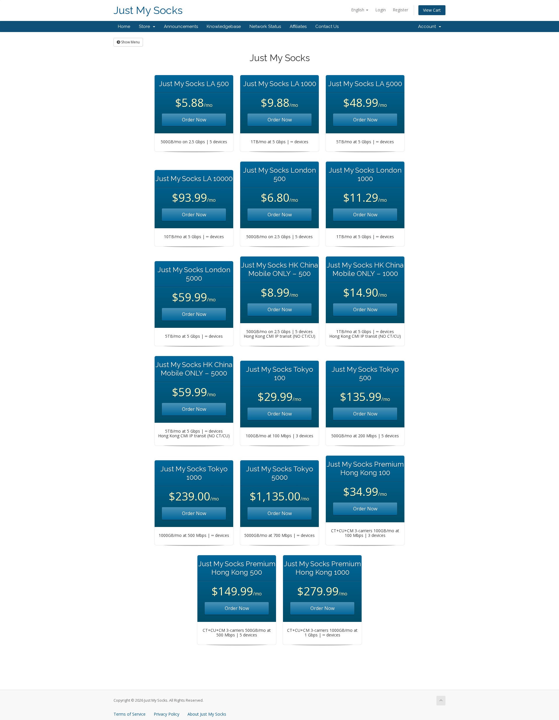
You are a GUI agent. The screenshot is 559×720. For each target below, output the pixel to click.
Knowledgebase (224, 26)
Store (145, 26)
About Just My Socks (206, 714)
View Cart (432, 10)
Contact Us (327, 26)
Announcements (181, 26)
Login (380, 10)
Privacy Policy (166, 714)
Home (124, 26)
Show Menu (130, 42)
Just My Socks (148, 10)
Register (400, 10)
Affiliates (298, 26)
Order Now (194, 119)
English (358, 10)
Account (428, 26)
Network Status (265, 26)
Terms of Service (130, 714)
